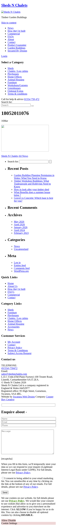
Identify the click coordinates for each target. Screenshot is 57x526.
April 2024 (19, 230)
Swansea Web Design (24, 396)
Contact (11, 42)
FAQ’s (11, 292)
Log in (17, 262)
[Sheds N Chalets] (10, 12)
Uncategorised (21, 249)
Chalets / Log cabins (18, 71)
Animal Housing (16, 79)
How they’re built (16, 31)
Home (11, 283)
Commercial (14, 33)
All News (23, 156)
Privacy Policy (15, 347)
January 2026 (20, 227)
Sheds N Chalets (14, 5)
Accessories (13, 326)
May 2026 (19, 221)
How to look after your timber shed (31, 189)
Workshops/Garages (18, 85)
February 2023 (21, 233)
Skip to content (8, 22)
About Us (12, 286)
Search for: (6, 102)
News (10, 28)
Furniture (12, 82)
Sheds (11, 68)
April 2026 (19, 224)
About (11, 39)
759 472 (31, 99)
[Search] (32, 105)
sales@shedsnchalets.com (14, 374)
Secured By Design (17, 50)
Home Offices (15, 76)
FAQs (11, 36)
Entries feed (20, 265)
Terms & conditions (17, 93)
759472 (9, 368)
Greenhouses (14, 88)
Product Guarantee (17, 45)
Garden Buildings (16, 48)
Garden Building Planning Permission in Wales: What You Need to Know (34, 176)
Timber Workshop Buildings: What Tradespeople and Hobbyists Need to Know (32, 184)
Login (4, 56)
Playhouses (13, 74)
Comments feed (22, 268)
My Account (14, 342)
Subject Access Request (19, 353)
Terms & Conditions (18, 350)
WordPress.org (21, 271)
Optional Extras (15, 91)
